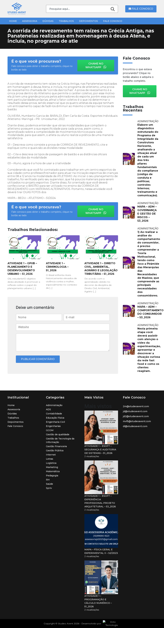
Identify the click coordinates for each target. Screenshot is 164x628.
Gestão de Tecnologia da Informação (60, 440)
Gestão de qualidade (57, 434)
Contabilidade (54, 413)
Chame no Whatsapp (94, 65)
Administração (54, 405)
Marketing (52, 467)
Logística (51, 463)
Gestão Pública (54, 450)
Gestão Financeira (56, 446)
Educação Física (55, 417)
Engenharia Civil (55, 421)
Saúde (49, 483)
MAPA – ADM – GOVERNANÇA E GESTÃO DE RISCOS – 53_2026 (147, 213)
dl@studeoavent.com (135, 426)
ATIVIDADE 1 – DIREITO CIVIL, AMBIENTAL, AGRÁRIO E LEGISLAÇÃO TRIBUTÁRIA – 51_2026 (101, 268)
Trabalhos (66, 21)
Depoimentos (88, 21)
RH (48, 479)
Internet (51, 454)
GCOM (49, 430)
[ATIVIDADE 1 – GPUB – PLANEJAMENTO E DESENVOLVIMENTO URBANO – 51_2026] (24, 247)
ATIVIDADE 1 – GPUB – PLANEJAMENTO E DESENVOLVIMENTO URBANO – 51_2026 (22, 268)
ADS (48, 409)
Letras (49, 458)
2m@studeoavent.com (136, 406)
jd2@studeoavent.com (136, 416)
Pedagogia (52, 475)
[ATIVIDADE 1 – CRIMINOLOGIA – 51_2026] (63, 247)
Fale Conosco (142, 8)
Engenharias (53, 426)
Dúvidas (47, 21)
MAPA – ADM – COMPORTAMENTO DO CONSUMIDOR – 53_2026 (150, 312)
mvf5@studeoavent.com (137, 421)
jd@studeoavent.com (135, 411)
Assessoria (29, 21)
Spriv (49, 488)
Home (13, 21)
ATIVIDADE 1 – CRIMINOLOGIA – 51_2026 (57, 267)
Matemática (53, 471)
